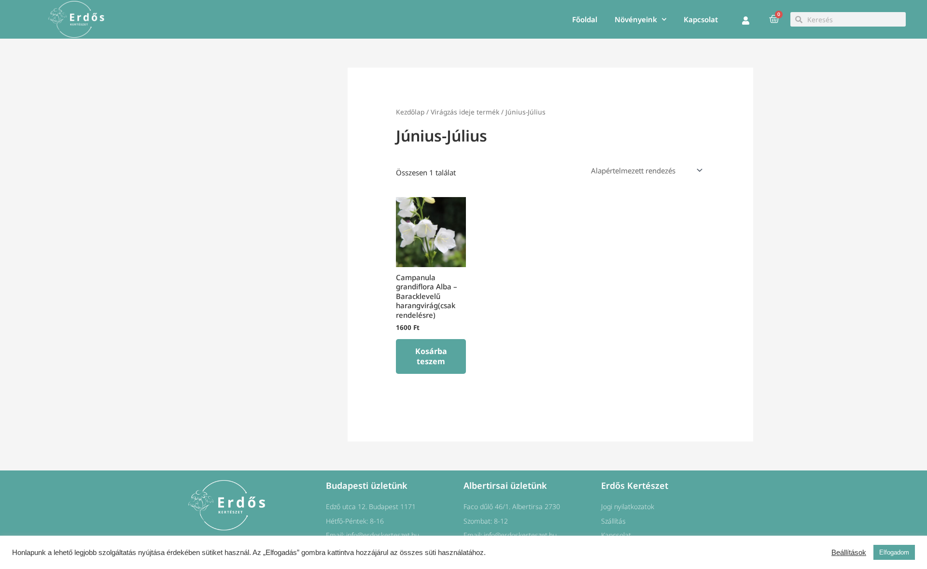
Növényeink (636, 19)
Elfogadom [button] (894, 552)
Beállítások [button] (848, 552)
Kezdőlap (410, 111)
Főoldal (584, 19)
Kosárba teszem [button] (431, 356)
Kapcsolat (701, 19)
